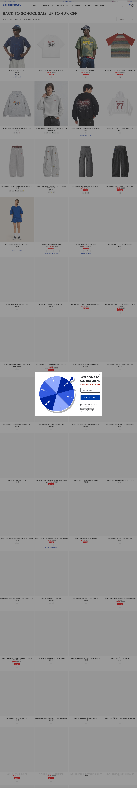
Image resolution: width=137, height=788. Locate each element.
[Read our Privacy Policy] (99, 409)
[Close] (99, 374)
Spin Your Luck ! (90, 397)
